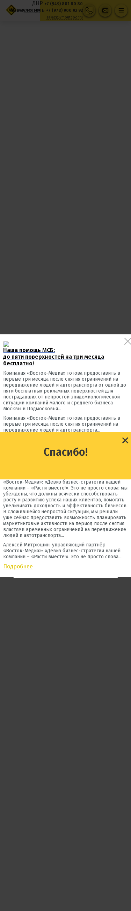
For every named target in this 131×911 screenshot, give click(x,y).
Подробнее (18, 566)
